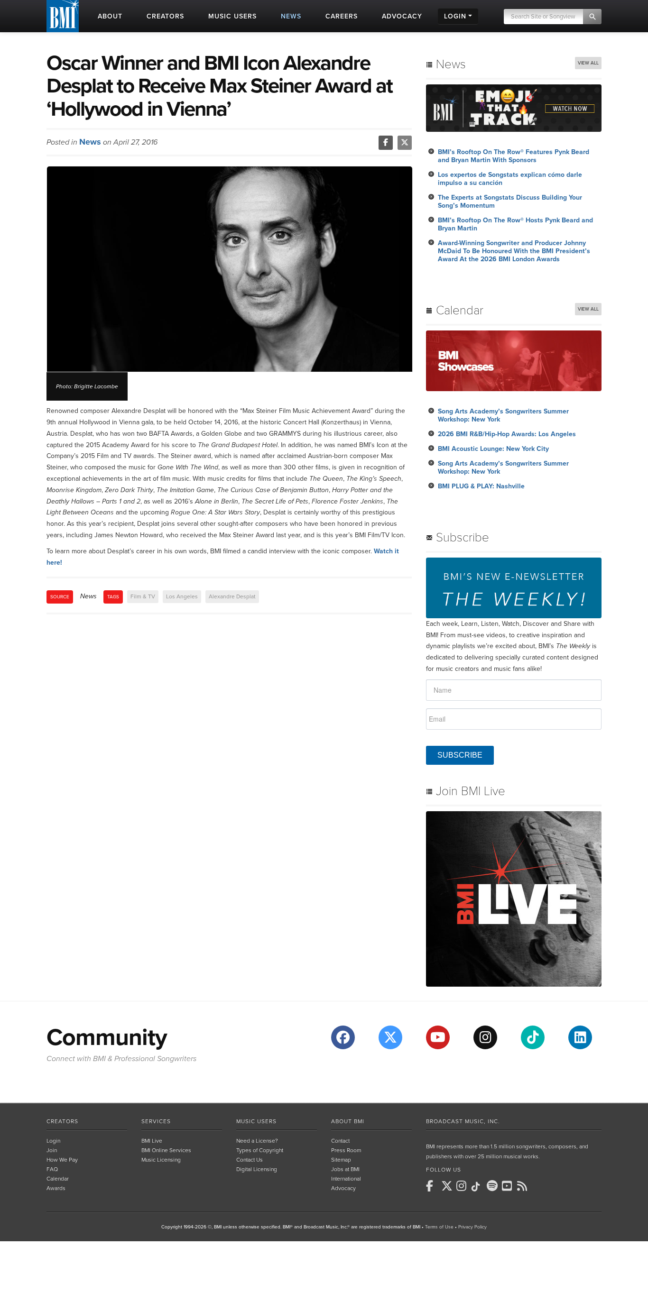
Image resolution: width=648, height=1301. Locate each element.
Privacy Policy (472, 1227)
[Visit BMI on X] (390, 1037)
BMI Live (151, 1140)
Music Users (256, 1121)
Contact (340, 1140)
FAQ (52, 1169)
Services (156, 1121)
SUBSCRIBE (459, 755)
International (346, 1178)
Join (51, 1150)
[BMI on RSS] (523, 1186)
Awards (55, 1188)
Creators (62, 1121)
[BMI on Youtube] (508, 1186)
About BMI (347, 1121)
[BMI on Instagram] (463, 1186)
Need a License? (257, 1140)
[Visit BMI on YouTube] (438, 1037)
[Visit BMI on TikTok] (533, 1037)
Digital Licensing (256, 1169)
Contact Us (249, 1159)
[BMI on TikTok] (478, 1187)
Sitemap (341, 1159)
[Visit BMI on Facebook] (343, 1037)
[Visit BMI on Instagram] (485, 1037)
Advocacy (343, 1188)
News (90, 142)
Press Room (346, 1150)
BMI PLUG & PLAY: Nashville (481, 486)
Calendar (57, 1178)
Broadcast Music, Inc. (463, 1121)
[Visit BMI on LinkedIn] (580, 1037)
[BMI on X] (447, 1186)
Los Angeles (182, 596)
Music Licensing (161, 1159)
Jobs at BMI (345, 1169)
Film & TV (142, 596)
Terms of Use (439, 1227)
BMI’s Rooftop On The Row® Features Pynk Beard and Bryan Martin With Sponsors (513, 156)
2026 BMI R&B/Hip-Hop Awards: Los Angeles (507, 434)
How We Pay (62, 1159)
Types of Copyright (259, 1150)
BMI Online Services (166, 1150)
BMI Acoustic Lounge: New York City (493, 449)
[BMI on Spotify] (493, 1186)
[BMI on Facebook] (432, 1186)
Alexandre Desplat (232, 596)
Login (53, 1140)
